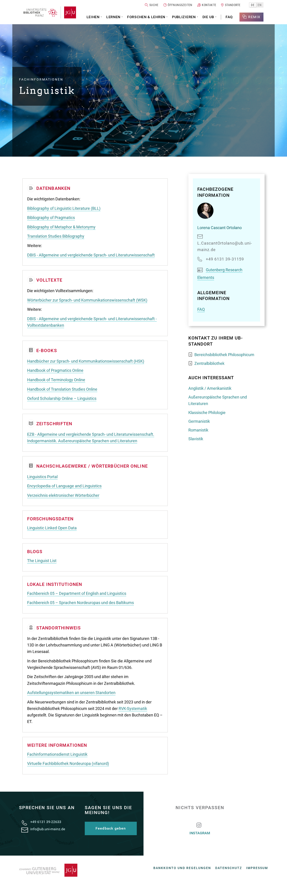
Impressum (257, 868)
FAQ (229, 17)
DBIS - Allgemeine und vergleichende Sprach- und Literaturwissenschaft (91, 255)
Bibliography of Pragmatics (51, 217)
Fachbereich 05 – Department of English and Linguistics (76, 593)
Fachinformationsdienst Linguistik (57, 754)
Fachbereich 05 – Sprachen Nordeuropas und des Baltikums (80, 602)
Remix (254, 17)
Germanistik (199, 421)
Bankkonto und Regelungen (182, 868)
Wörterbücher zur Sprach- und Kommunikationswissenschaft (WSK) (87, 300)
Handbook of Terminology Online (56, 379)
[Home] (40, 12)
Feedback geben (111, 828)
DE (252, 5)
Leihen (93, 17)
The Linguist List (42, 560)
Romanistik (198, 430)
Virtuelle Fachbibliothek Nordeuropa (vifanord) (68, 763)
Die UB (208, 17)
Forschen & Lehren (146, 17)
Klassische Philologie (207, 412)
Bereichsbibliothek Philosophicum (224, 354)
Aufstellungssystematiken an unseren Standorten (71, 692)
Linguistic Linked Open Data (52, 528)
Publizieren (184, 17)
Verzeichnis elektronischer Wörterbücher (63, 495)
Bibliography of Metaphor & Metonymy (61, 227)
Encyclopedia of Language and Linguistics (64, 486)
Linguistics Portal (42, 476)
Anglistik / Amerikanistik (209, 388)
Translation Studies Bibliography (55, 236)
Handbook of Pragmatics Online (55, 370)
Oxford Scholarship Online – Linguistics (61, 398)
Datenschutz (228, 868)
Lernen (113, 17)
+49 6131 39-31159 (225, 259)
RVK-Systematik (133, 708)
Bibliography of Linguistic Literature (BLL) (63, 208)
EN (259, 5)
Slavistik (195, 438)
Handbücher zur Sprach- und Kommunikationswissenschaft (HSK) (85, 361)
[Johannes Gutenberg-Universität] (68, 12)
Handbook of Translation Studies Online (62, 389)
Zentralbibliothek (209, 363)
